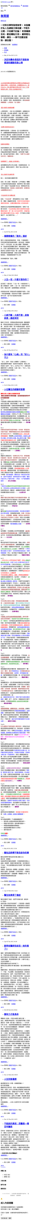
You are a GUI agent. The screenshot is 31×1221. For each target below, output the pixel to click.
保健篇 (13, 226)
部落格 (6, 50)
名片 (5, 52)
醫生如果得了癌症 (12, 895)
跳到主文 (3, 21)
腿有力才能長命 (11, 1014)
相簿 (5, 48)
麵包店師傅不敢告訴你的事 (16, 853)
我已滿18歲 (4, 1218)
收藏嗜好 (15, 44)
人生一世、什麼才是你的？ (16, 279)
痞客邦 (11, 222)
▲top (2, 229)
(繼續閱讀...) (4, 219)
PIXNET (8, 1193)
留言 (14, 222)
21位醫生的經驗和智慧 (14, 389)
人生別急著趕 (10, 1079)
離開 (10, 1218)
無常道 (5, 15)
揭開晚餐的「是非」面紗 (15, 236)
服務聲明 (18, 1195)
